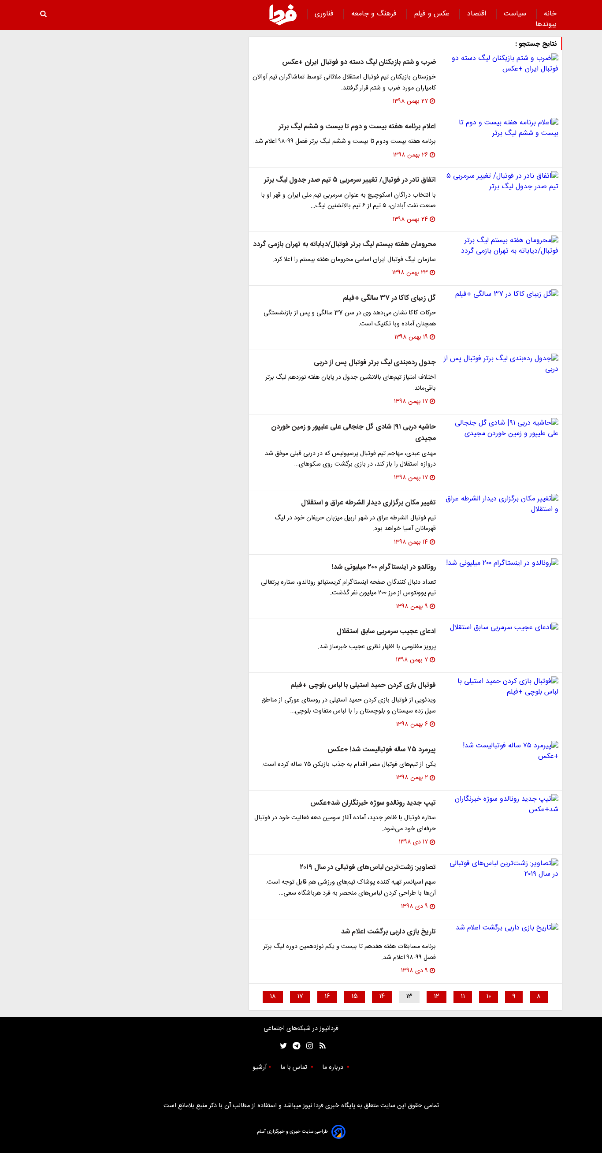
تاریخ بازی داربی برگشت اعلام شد (388, 932)
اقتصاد (477, 14)
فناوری (325, 14)
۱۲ (436, 997)
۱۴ (382, 997)
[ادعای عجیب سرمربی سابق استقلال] (500, 628)
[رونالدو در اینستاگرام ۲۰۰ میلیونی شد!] (500, 563)
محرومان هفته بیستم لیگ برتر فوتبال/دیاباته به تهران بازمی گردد (344, 244)
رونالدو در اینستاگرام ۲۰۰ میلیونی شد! (384, 567)
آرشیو (260, 1067)
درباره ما (333, 1067)
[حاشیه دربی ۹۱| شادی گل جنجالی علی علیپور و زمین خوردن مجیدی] (500, 428)
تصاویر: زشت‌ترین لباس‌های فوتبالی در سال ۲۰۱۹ (368, 867)
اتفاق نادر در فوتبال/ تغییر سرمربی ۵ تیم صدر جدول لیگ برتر (350, 180)
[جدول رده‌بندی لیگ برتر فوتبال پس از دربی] (500, 364)
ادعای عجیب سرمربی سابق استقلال (386, 632)
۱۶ (327, 997)
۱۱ (463, 997)
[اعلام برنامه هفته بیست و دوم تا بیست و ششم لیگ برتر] (500, 128)
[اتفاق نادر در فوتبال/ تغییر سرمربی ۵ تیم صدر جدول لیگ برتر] (500, 181)
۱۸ (273, 997)
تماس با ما (294, 1067)
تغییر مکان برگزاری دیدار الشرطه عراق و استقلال (368, 503)
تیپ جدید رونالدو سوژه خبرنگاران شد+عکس (373, 803)
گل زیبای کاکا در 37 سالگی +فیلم (389, 298)
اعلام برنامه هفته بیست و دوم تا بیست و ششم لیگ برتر (357, 127)
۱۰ (488, 997)
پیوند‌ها (546, 24)
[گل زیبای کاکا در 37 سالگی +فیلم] (500, 294)
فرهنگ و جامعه (375, 14)
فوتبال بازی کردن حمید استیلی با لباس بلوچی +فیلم (363, 685)
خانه (550, 14)
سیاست (516, 14)
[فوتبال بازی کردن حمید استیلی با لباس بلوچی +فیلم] (500, 687)
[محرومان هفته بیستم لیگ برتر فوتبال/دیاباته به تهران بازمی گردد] (500, 246)
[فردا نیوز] (283, 15)
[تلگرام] (294, 1046)
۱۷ (300, 997)
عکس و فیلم (433, 14)
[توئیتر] (281, 1046)
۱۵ (354, 997)
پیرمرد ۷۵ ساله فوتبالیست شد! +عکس (381, 750)
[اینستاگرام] (307, 1046)
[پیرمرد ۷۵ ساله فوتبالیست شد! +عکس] (500, 751)
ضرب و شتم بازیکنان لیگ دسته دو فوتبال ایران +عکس (359, 62)
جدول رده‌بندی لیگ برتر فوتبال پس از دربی (375, 363)
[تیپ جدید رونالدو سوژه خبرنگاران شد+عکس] (500, 804)
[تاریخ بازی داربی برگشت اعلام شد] (500, 928)
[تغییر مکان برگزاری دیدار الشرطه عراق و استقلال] (500, 504)
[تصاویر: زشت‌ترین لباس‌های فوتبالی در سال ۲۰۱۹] (500, 869)
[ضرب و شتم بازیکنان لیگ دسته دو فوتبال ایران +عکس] (500, 64)
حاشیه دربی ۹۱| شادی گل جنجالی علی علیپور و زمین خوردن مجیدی (353, 432)
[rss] (320, 1046)
